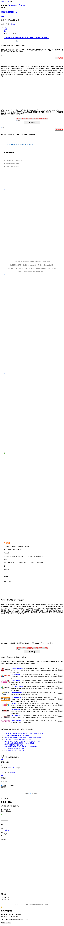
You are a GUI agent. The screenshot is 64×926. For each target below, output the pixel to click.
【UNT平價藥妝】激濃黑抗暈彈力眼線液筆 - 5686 (17, 739)
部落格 (5, 29)
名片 (5, 31)
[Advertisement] (19, 91)
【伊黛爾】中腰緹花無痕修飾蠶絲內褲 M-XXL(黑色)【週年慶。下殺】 (23, 737)
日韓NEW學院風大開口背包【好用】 (14, 745)
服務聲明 (47, 904)
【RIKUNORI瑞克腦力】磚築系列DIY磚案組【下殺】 (26, 38)
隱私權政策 (40, 904)
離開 (9, 923)
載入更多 (3, 778)
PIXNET (20, 904)
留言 (13, 768)
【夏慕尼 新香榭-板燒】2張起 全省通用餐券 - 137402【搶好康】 (21, 746)
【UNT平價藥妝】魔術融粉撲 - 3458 (14, 748)
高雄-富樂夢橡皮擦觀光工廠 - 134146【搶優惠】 (17, 735)
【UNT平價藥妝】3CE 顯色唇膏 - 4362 (14, 750)
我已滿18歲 (3, 923)
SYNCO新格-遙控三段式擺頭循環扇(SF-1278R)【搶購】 (19, 743)
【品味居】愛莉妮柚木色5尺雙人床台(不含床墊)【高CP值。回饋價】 (23, 741)
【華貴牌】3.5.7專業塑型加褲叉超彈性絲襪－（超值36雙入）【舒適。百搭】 (25, 733)
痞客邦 (9, 768)
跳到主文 (3, 16)
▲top (2, 775)
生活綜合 (13, 24)
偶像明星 (12, 772)
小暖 (2, 759)
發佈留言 (3, 787)
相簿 (5, 27)
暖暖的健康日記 (9, 12)
